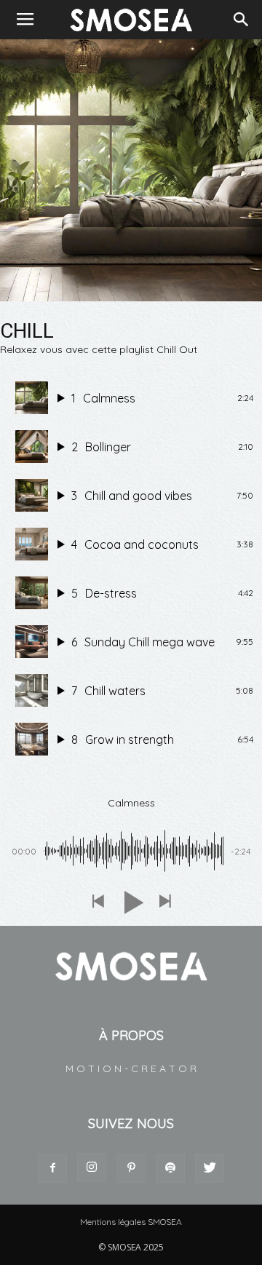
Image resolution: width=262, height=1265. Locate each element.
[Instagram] (91, 1167)
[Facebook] (52, 1168)
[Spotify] (170, 1168)
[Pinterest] (131, 1168)
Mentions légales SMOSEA (131, 1221)
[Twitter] (209, 1168)
